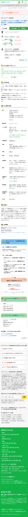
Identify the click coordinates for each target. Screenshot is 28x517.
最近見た (19, 2)
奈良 (12, 443)
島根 (5, 456)
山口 (12, 456)
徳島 (14, 456)
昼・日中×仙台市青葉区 (6, 415)
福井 (10, 451)
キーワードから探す (13, 470)
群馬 (18, 434)
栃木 (15, 434)
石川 (7, 451)
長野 (14, 451)
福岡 (3, 460)
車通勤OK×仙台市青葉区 (17, 418)
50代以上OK (4, 402)
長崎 (7, 460)
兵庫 (5, 443)
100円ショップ (11, 402)
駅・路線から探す (13, 466)
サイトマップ (12, 511)
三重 (7, 438)
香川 (17, 456)
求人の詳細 (14, 28)
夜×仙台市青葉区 (4, 420)
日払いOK (22, 400)
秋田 (13, 447)
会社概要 (3, 509)
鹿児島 (17, 460)
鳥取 (3, 456)
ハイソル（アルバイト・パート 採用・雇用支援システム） (13, 482)
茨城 (13, 434)
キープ (22, 2)
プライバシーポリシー (18, 509)
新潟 (3, 451)
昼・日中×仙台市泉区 (16, 415)
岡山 (7, 456)
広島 (10, 456)
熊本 (10, 460)
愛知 (3, 438)
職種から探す (21, 466)
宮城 (11, 447)
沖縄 (20, 460)
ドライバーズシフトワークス (7, 479)
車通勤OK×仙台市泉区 (6, 418)
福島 (18, 447)
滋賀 (10, 443)
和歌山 (14, 443)
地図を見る (22, 60)
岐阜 (10, 438)
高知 (21, 456)
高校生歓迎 (16, 400)
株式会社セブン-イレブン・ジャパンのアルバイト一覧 (12, 232)
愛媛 (19, 456)
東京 (3, 434)
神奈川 (5, 434)
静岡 (5, 438)
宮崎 (14, 460)
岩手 (8, 447)
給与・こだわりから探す (14, 468)
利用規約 (11, 509)
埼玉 (8, 434)
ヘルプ (6, 509)
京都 (7, 443)
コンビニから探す (22, 470)
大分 (12, 460)
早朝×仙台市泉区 (20, 420)
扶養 (6, 400)
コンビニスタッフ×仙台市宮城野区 (8, 335)
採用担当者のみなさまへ (20, 511)
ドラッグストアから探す (6, 472)
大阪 (3, 443)
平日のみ (10, 400)
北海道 (3, 447)
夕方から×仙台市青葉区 (6, 416)
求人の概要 (4, 28)
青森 (6, 447)
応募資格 (23, 28)
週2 (2, 400)
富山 (5, 451)
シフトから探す (4, 468)
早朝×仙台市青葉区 (5, 422)
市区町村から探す (5, 466)
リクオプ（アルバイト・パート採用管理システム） (12, 481)
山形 (15, 447)
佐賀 (5, 460)
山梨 (12, 451)
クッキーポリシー (5, 511)
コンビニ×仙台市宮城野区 (7, 333)
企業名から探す (4, 470)
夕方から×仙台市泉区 (16, 416)
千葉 (11, 434)
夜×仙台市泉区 (13, 420)
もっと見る (23, 338)
